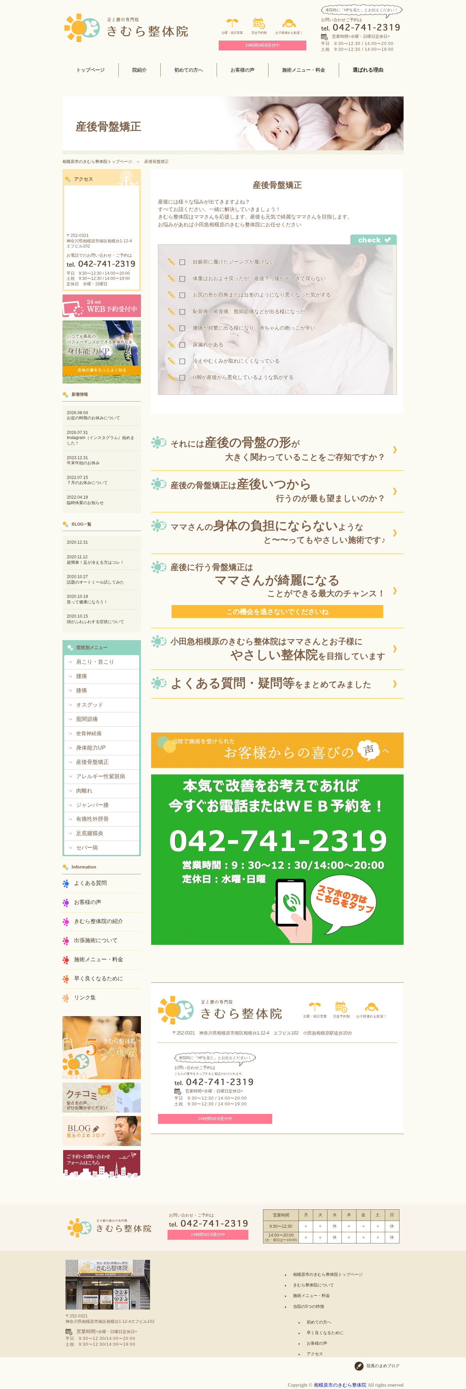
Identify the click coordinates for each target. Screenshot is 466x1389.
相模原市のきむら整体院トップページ (97, 161)
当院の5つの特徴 (308, 1306)
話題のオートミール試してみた (95, 579)
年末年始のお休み (83, 460)
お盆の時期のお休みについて (93, 415)
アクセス (315, 1354)
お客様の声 (317, 1343)
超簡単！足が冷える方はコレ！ (95, 560)
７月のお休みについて (87, 480)
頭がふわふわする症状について (95, 619)
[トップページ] (126, 16)
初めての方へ (319, 1322)
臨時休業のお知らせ (85, 500)
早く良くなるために (325, 1332)
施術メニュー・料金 (303, 70)
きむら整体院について (313, 1285)
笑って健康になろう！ (87, 599)
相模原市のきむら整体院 (340, 1385)
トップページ (90, 70)
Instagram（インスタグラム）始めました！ (100, 438)
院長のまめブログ (383, 1365)
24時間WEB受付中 (262, 45)
